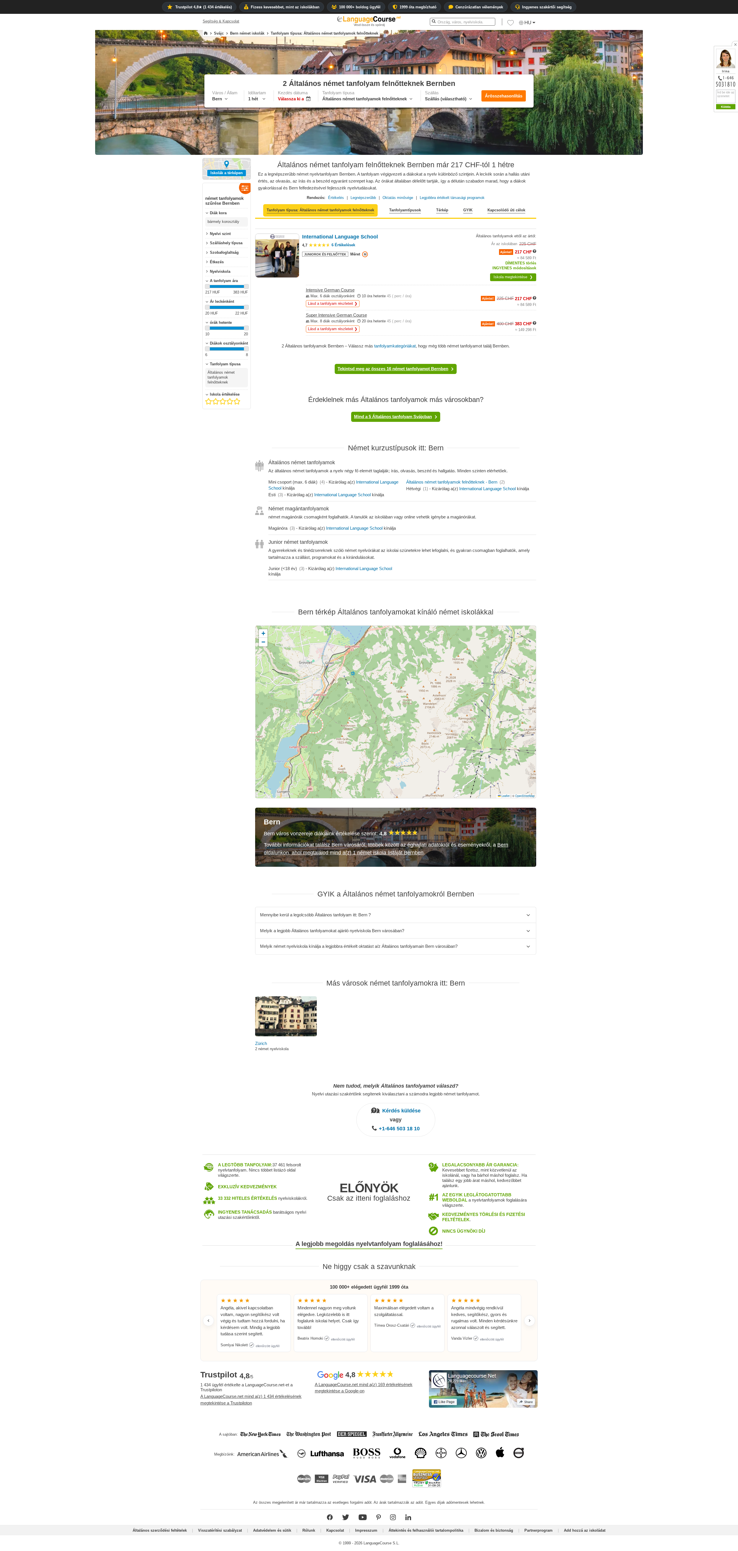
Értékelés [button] (336, 197)
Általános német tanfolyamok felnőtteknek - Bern (451, 482)
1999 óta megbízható (418, 7)
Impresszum (366, 1530)
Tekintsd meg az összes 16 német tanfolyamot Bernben (393, 368)
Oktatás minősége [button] (398, 197)
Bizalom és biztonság (494, 1530)
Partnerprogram (538, 1530)
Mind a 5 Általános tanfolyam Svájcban (393, 416)
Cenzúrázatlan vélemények (479, 7)
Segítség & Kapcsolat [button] (221, 21)
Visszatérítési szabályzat (220, 1530)
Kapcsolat (335, 1530)
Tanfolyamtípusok (405, 210)
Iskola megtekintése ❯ (513, 277)
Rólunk (308, 1530)
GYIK (467, 210)
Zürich (261, 1043)
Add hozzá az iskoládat (584, 1530)
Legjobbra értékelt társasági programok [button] (452, 197)
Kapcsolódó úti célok (506, 210)
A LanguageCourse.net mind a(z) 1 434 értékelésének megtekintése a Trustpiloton (251, 1399)
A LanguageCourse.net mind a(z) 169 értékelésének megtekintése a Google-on (364, 1388)
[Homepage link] (206, 33)
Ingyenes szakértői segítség (547, 7)
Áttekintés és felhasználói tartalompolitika (426, 1530)
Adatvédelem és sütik (272, 1530)
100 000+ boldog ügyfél (360, 7)
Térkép (442, 210)
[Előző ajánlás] (208, 1320)
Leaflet (505, 796)
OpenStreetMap (524, 796)
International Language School (342, 494)
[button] (510, 24)
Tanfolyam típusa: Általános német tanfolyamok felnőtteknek (320, 210)
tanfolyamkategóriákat (395, 345)
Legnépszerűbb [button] (363, 197)
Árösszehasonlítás (503, 95)
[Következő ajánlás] (529, 1320)
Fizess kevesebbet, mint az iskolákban (285, 7)
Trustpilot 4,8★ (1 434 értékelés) (203, 7)
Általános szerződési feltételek (160, 1530)
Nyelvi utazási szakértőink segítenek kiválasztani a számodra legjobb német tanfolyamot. (396, 1093)
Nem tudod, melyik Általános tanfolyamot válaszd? (395, 1086)
